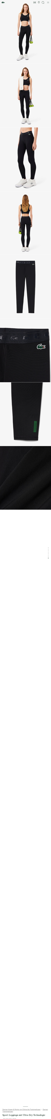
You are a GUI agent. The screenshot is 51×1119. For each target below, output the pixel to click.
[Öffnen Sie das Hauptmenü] (48, 2)
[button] (39, 2)
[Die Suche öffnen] (43, 2)
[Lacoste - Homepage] (3, 2)
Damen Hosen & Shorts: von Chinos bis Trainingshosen (21, 1109)
